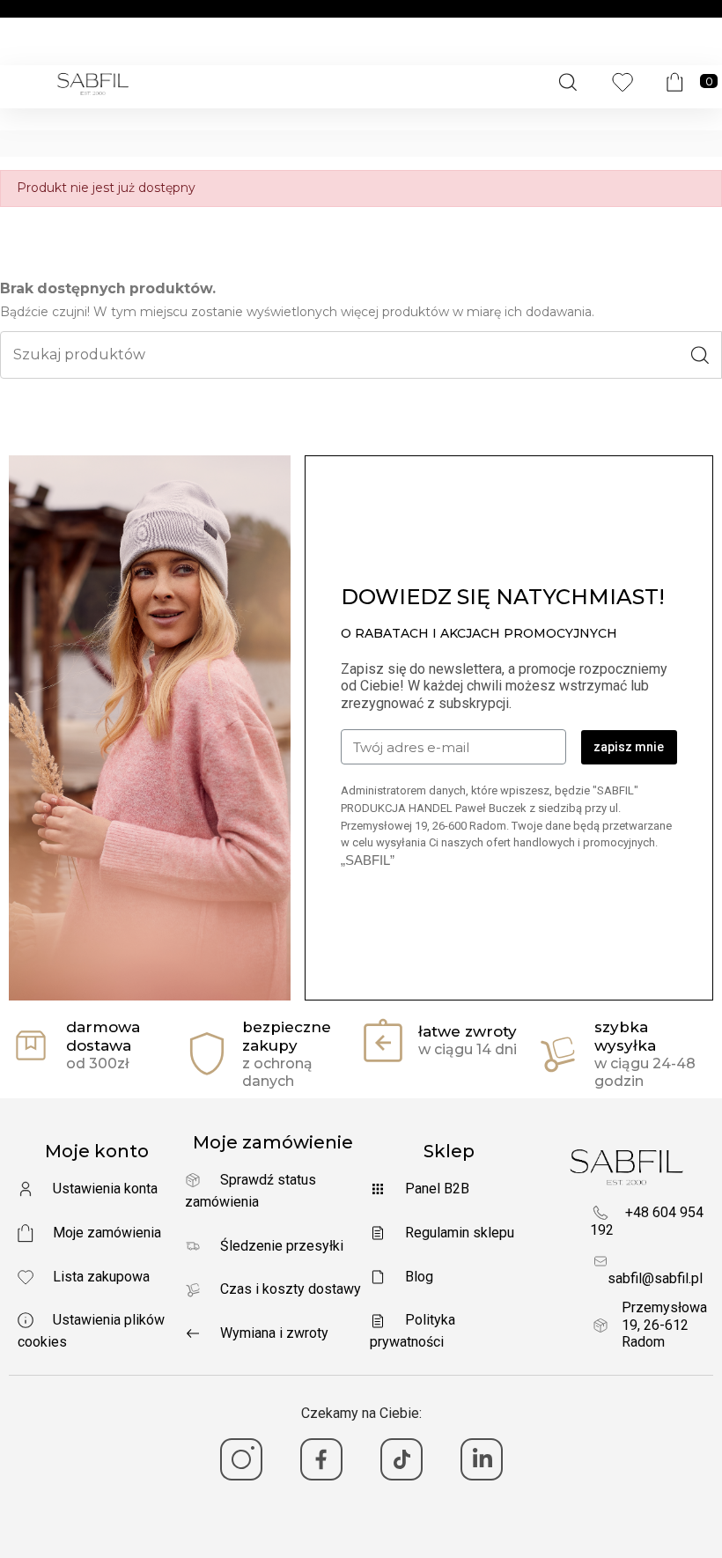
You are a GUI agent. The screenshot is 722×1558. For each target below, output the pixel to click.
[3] (401, 1459)
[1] (241, 1459)
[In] (481, 1459)
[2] (321, 1459)
